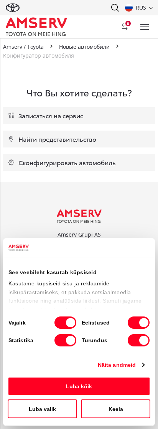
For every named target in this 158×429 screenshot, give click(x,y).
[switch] (139, 322)
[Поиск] (114, 7)
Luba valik (42, 409)
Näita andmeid (117, 365)
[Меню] (144, 27)
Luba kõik (79, 386)
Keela (116, 409)
